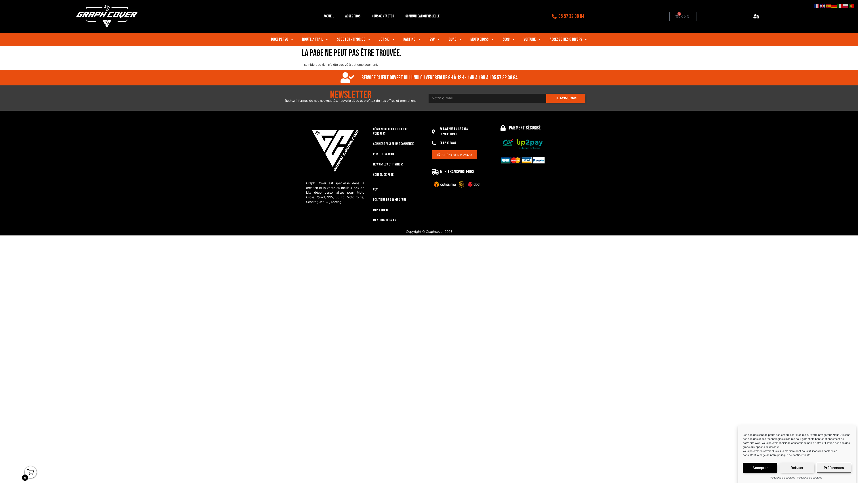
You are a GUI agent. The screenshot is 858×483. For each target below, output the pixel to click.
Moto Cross (479, 39)
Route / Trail (312, 39)
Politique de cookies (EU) (389, 200)
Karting (409, 39)
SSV (432, 39)
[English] (823, 6)
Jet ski (384, 39)
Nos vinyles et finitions (388, 164)
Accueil (329, 16)
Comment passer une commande (393, 144)
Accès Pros (352, 16)
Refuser (797, 468)
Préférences (834, 468)
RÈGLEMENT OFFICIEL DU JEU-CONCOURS (390, 131)
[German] (834, 6)
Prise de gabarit (383, 154)
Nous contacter (383, 16)
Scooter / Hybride (351, 39)
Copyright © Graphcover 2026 (429, 232)
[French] (817, 6)
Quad (452, 39)
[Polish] (846, 6)
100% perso (279, 39)
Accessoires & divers (566, 39)
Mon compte (381, 210)
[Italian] (840, 6)
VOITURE (530, 39)
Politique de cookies (782, 477)
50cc (506, 39)
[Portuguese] (852, 6)
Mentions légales (384, 220)
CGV (375, 189)
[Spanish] (828, 6)
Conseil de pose (383, 175)
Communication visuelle (422, 16)
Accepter (760, 468)
